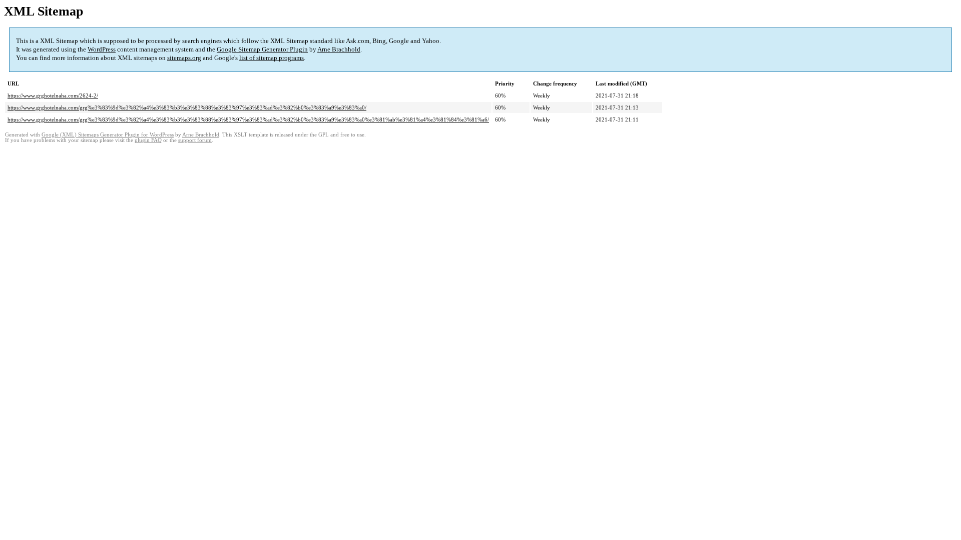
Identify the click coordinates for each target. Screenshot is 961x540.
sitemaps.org (184, 58)
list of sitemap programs (271, 58)
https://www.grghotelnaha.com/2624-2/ (53, 95)
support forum (195, 140)
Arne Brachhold (338, 49)
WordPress (102, 49)
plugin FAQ (148, 140)
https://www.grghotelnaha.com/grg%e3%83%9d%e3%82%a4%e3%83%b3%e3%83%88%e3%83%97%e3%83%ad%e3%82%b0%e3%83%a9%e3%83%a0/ (187, 107)
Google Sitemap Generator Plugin (262, 49)
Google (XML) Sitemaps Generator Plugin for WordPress (108, 135)
